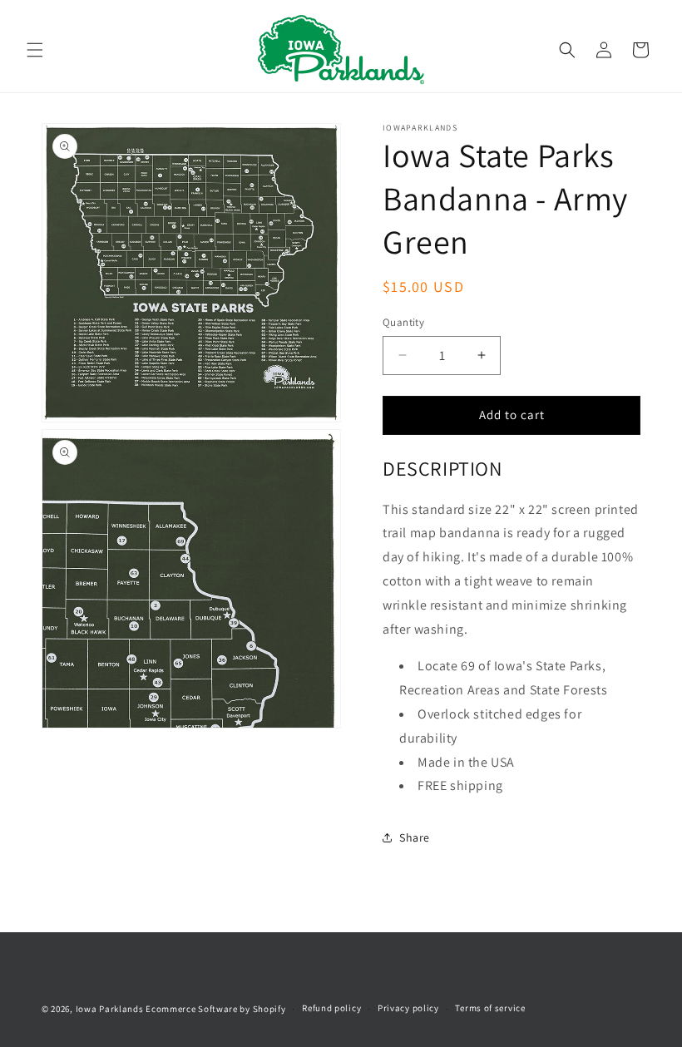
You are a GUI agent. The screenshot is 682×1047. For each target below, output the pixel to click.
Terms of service (490, 1008)
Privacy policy (408, 1008)
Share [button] (414, 837)
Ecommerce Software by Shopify (215, 1009)
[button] (35, 50)
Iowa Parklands (110, 1009)
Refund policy (331, 1008)
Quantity (403, 322)
